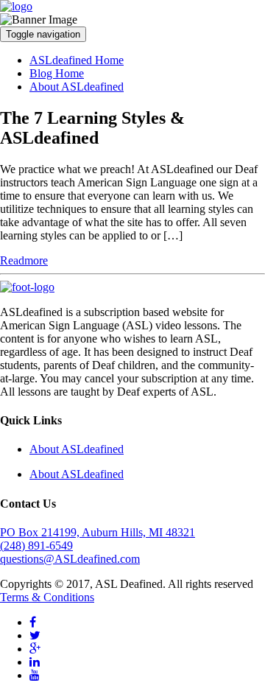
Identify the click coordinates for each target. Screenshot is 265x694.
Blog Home (56, 73)
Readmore (24, 260)
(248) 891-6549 (36, 545)
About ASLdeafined (76, 86)
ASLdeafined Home (76, 60)
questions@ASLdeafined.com (70, 559)
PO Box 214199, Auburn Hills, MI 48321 (97, 532)
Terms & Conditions (47, 597)
